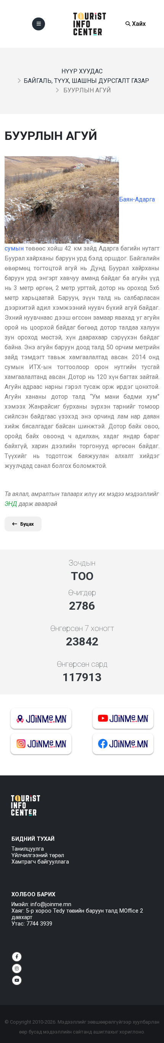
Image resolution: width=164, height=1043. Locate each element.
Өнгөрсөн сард (82, 664)
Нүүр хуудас (82, 71)
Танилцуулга (27, 849)
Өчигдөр (82, 592)
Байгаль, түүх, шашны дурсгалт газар (86, 80)
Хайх (138, 23)
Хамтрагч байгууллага (40, 862)
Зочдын (82, 563)
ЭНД (11, 503)
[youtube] (16, 980)
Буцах (27, 524)
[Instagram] (16, 968)
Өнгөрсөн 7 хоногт (82, 628)
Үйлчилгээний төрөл (37, 855)
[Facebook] (16, 956)
